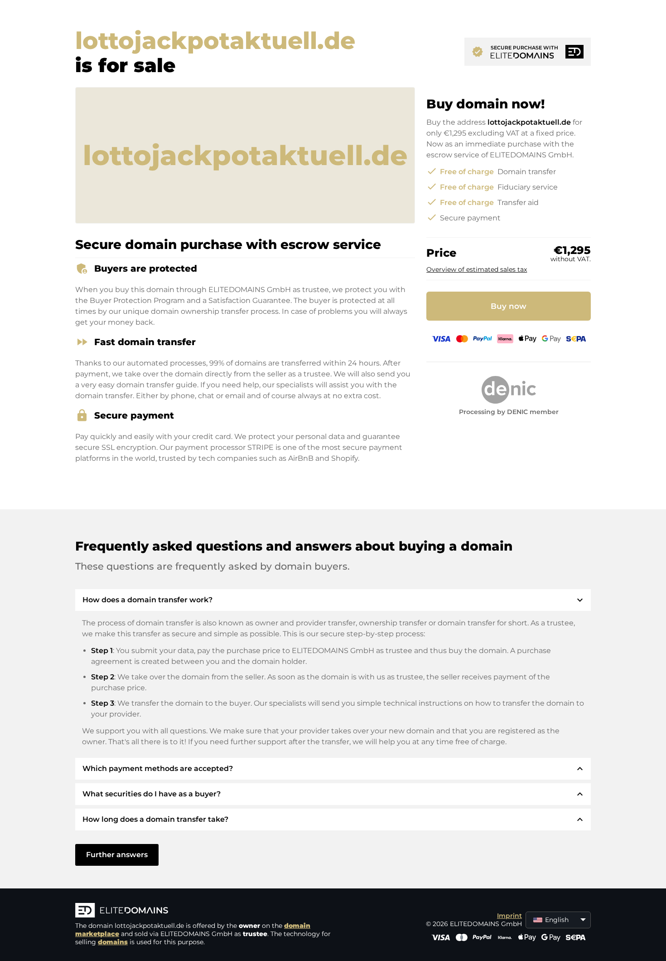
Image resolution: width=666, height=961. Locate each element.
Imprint (509, 916)
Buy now (508, 306)
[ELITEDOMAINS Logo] (211, 911)
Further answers (117, 854)
